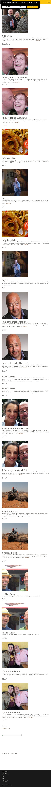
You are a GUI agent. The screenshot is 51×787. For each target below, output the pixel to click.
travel (4, 519)
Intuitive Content (5, 771)
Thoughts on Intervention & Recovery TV (15, 321)
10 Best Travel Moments (9, 511)
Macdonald (6, 44)
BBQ (3, 599)
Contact (3, 776)
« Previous (4, 728)
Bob (3, 44)
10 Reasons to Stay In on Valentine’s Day (15, 428)
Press (3, 778)
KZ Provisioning (4, 773)
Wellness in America (8, 376)
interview (4, 679)
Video (5, 165)
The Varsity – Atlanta (9, 158)
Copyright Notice (5, 780)
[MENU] (49, 2)
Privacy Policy (4, 781)
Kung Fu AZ (5, 198)
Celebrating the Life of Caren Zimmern (14, 77)
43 (8, 728)
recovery (4, 330)
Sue (9, 44)
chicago (6, 599)
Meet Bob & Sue (7, 36)
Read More (38, 40)
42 (7, 728)
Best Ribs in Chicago (8, 594)
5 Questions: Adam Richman (11, 671)
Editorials (6, 43)
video (4, 206)
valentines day (5, 478)
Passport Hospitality (5, 775)
